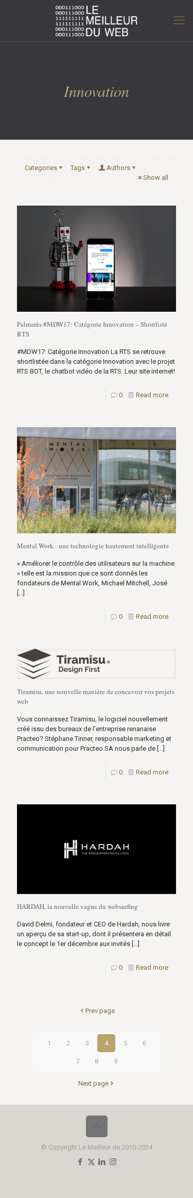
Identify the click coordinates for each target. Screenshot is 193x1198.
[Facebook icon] (80, 1162)
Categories (41, 168)
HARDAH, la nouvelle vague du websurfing (77, 906)
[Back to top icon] (97, 1126)
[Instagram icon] (113, 1162)
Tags (78, 168)
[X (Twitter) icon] (91, 1162)
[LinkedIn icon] (102, 1162)
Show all (155, 177)
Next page (93, 1083)
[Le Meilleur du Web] (96, 20)
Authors (118, 168)
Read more (152, 395)
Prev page (100, 1011)
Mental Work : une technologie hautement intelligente (93, 545)
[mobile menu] (179, 20)
